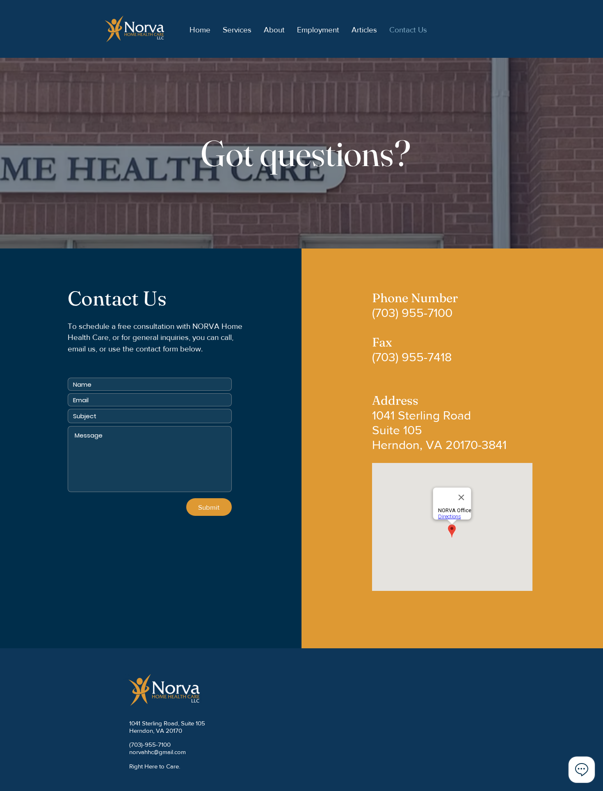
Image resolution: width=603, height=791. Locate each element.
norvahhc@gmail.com (157, 751)
